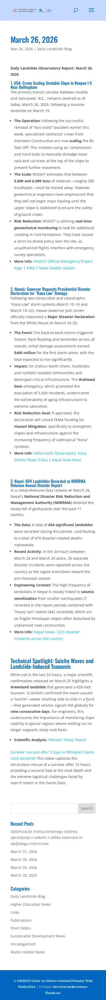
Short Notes (21, 928)
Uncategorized (23, 944)
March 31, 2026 (24, 851)
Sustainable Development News (38, 936)
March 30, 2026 (24, 859)
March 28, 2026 (24, 875)
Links (15, 912)
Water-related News (28, 952)
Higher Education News (31, 904)
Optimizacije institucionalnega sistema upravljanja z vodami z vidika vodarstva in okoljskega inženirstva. (47, 837)
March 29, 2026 (24, 867)
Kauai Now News (66, 459)
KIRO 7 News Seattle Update (50, 268)
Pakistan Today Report (67, 739)
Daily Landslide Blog (54, 48)
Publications (21, 920)
